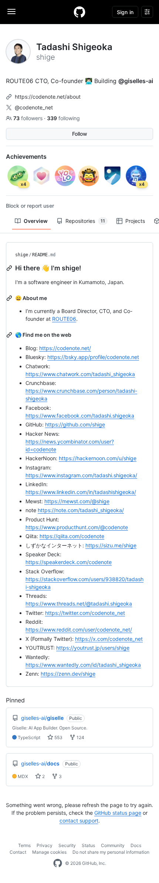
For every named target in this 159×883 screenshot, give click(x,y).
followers (28, 118)
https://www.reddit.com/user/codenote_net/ (79, 629)
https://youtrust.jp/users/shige (92, 648)
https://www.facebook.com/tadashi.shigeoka (80, 415)
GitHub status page (117, 813)
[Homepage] (79, 12)
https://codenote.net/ (65, 348)
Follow (79, 134)
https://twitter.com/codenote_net (85, 613)
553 (57, 737)
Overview (36, 221)
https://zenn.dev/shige (68, 674)
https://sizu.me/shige (110, 545)
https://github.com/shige (75, 424)
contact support (79, 820)
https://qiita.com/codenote (72, 536)
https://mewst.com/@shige (76, 501)
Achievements (26, 156)
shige (21, 254)
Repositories (85, 221)
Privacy (45, 845)
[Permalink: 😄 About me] (10, 298)
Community (113, 845)
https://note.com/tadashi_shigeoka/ (81, 510)
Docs (136, 845)
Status (88, 845)
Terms (24, 845)
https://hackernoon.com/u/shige (97, 458)
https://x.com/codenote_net (109, 639)
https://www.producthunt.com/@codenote (77, 527)
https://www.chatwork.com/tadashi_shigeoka (80, 374)
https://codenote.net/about (48, 96)
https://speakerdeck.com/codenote (69, 562)
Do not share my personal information (110, 852)
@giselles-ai (135, 81)
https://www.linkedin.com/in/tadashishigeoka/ (81, 492)
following (63, 118)
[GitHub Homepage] (57, 863)
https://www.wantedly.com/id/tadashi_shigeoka (83, 665)
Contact (18, 852)
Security (67, 845)
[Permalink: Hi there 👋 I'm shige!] (10, 268)
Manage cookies (49, 852)
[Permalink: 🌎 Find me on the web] (10, 335)
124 (79, 737)
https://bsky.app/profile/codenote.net (93, 357)
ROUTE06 (64, 319)
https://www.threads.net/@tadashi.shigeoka (79, 603)
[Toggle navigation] (11, 11)
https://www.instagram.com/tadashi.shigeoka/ (81, 475)
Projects (135, 221)
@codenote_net (34, 107)
